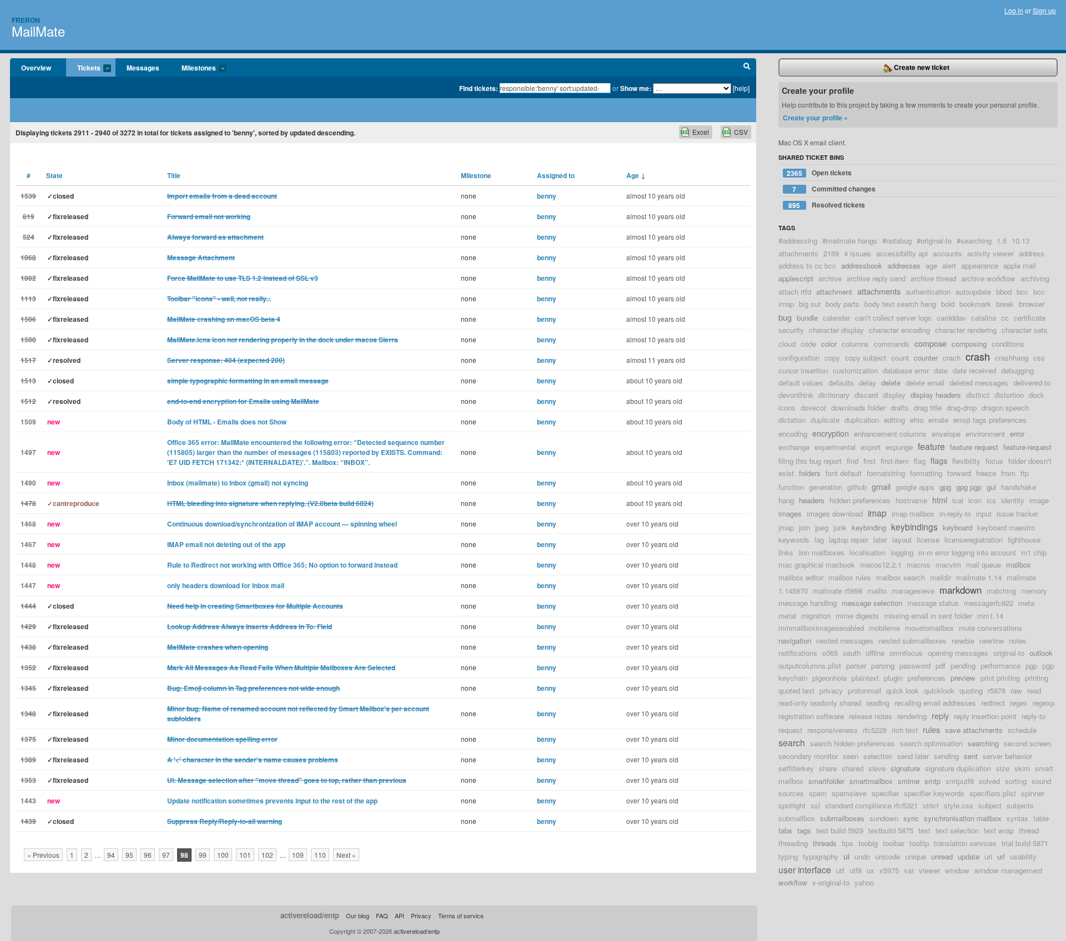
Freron (26, 20)
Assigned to (556, 175)
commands (891, 343)
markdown (960, 589)
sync (911, 818)
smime (908, 781)
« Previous (43, 854)
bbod (1004, 291)
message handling (807, 603)
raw (1016, 690)
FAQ (382, 915)
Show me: (635, 88)
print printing (1000, 677)
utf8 (855, 870)
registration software (811, 716)
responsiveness (832, 730)
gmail (881, 486)
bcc (1022, 291)
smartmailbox (871, 781)
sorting (1016, 781)
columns (855, 343)
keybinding (869, 527)
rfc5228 (875, 730)
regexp (1043, 702)
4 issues (857, 253)
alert (949, 265)
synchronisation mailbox (963, 818)
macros (919, 564)
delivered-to (1031, 382)
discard (866, 394)
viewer (929, 870)
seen (850, 756)
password (915, 665)
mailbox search (900, 577)
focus (994, 461)
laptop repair (848, 539)
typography (820, 856)
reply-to (1033, 716)
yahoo (864, 882)
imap (877, 513)
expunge (899, 447)
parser (856, 665)
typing (788, 856)
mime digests (857, 615)
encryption (830, 433)
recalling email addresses (935, 702)
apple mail (1019, 265)
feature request (974, 447)
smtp (932, 781)
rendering (912, 716)
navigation (794, 640)
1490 (28, 483)
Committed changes (834, 189)
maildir (940, 577)
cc (1005, 317)
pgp (1031, 665)
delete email (925, 382)
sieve (877, 768)
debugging (1017, 370)
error (1017, 433)
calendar (836, 317)
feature (931, 446)
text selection (957, 830)
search (791, 742)
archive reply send (876, 278)
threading (793, 843)
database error (906, 370)
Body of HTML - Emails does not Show (226, 422)
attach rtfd (794, 291)
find (852, 461)
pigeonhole (829, 677)
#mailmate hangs (849, 240)
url (1001, 856)
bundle (807, 317)
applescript (795, 278)
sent (971, 756)
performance (1000, 665)
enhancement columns (890, 433)
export (871, 447)
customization (855, 370)
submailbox (796, 818)
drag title (928, 407)
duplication (861, 419)
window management (1008, 870)
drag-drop (962, 407)
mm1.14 (990, 615)
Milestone (476, 175)
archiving (1034, 278)
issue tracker (1017, 513)
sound (1041, 781)
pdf (941, 665)
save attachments (974, 730)
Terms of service (461, 915)
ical (957, 500)
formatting (926, 473)
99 (203, 854)
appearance (979, 265)
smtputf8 (960, 781)
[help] (741, 88)
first (869, 461)
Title (173, 175)
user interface (804, 869)
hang (786, 500)
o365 (830, 652)
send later (913, 756)
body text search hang (900, 304)
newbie (963, 640)
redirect (993, 702)
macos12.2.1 (881, 564)
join (804, 527)
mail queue (983, 564)
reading (877, 702)
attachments (879, 291)
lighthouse (1024, 539)
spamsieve (849, 793)
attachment (834, 291)
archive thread (933, 278)
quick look (902, 690)
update (968, 856)
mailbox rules (849, 577)
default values (800, 382)
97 (166, 854)
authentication (928, 291)
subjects (1020, 805)
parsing (882, 665)
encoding (792, 433)
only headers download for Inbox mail (225, 585)
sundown (883, 818)
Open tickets (819, 173)
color (829, 343)
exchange (793, 447)
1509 (28, 422)
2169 (831, 253)
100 (223, 854)
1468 (28, 524)
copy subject (865, 357)
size (1002, 768)
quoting (971, 690)
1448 (28, 565)
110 (320, 854)
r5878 (996, 690)
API (399, 915)
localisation (867, 552)
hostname (911, 500)
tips (847, 843)
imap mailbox (913, 513)
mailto (877, 590)
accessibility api (902, 253)
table (1041, 818)
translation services (965, 843)
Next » (346, 854)
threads (825, 843)
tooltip (919, 843)
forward (959, 473)
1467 (28, 544)
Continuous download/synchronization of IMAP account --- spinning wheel (282, 524)
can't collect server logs (893, 317)
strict (931, 805)
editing (894, 419)
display (894, 394)
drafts (900, 407)
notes (1018, 640)
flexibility (966, 461)
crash (978, 356)
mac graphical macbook (816, 564)
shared (852, 768)
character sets (1025, 330)
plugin (893, 677)
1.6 (1002, 240)
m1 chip (1034, 552)
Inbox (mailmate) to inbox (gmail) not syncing (237, 483)
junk (840, 527)
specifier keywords (934, 793)
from (1008, 473)
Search (747, 67)
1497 (28, 452)
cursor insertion (803, 370)
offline (875, 652)
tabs (785, 830)
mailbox (1018, 564)
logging (902, 552)
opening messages (958, 652)
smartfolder (826, 781)
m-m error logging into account (967, 552)
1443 (28, 801)
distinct (977, 394)
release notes (870, 716)
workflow (792, 882)
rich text (905, 730)
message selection (872, 603)
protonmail (864, 690)
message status (933, 603)
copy (832, 357)
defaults (841, 382)
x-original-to (830, 882)
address (1031, 253)
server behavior (1007, 756)
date (941, 370)
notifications (797, 652)
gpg (945, 487)
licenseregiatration (973, 539)
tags (804, 830)
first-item (895, 461)
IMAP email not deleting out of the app (226, 544)
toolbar (893, 843)
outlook (1041, 652)
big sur (810, 304)
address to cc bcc (807, 265)
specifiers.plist (992, 793)
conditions (1008, 343)
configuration (798, 357)
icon (975, 500)
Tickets (83, 68)
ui (846, 856)
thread (1029, 830)
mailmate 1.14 (979, 577)
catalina (983, 317)
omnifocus (906, 652)
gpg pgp (969, 487)
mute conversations (990, 628)
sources (791, 793)
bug (785, 317)
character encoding (899, 330)
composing (969, 343)
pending (963, 665)
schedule (1022, 730)
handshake (1018, 487)
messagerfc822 (988, 603)
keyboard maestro (1006, 527)
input (984, 513)
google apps (915, 487)
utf (840, 870)
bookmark (975, 304)
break (1005, 304)
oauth (852, 652)
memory (1034, 590)
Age (636, 175)
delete (891, 382)
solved (989, 781)
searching (983, 743)
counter (926, 357)
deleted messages (978, 382)
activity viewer (990, 253)
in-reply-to (955, 513)
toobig (868, 843)
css (1039, 357)
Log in (1013, 10)
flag (920, 461)
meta (1026, 603)
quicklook (939, 690)
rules (931, 729)
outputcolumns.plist (809, 665)
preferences (927, 677)
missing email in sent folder (928, 615)
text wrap (999, 830)
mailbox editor (800, 577)
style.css (958, 805)
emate (938, 419)
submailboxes (842, 818)
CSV (741, 131)
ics (991, 500)
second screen (1027, 743)
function (791, 487)
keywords (793, 539)
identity (1012, 500)
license (928, 539)
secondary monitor (808, 756)
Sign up (1044, 10)
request (790, 730)
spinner (1032, 793)
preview (963, 677)
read (1034, 690)
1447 (28, 585)
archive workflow (988, 278)
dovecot (813, 407)
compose (930, 343)
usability (1023, 856)
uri (988, 856)
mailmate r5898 (837, 590)
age (931, 265)
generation (825, 487)
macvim (948, 564)
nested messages (844, 640)
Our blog (357, 915)
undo (862, 856)
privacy (831, 690)
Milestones (193, 68)
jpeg (821, 527)
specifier (885, 793)
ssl (815, 805)
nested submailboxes (912, 640)
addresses (904, 265)
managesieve (913, 590)
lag (819, 539)
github (857, 487)
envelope (946, 433)
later (880, 539)
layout (902, 539)
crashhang (1011, 357)
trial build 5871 (1025, 843)
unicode (887, 856)
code (808, 343)
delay (867, 382)
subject (990, 805)
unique (915, 856)
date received (974, 370)
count (900, 357)
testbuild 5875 (890, 830)
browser (1031, 304)
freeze (986, 473)
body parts (842, 304)
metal (787, 615)
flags (939, 460)
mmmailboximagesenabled (821, 628)
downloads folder (858, 407)
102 (267, 854)
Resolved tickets (826, 205)
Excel (700, 131)
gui (991, 487)
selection (877, 756)
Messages (143, 68)
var (909, 870)
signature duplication (958, 768)
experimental (835, 447)
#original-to (934, 240)
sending (946, 756)
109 (298, 854)
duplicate (825, 419)
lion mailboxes (821, 552)
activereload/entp (309, 915)
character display (836, 330)
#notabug (897, 240)
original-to (1008, 652)
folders (810, 473)
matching (1001, 590)
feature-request (1027, 447)
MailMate (38, 31)
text (924, 830)
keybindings (914, 526)
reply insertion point (985, 716)
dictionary (833, 394)
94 (111, 854)
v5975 (889, 870)
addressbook (861, 265)
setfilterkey (796, 768)
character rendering (966, 330)
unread (942, 856)
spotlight (792, 805)
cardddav (951, 317)
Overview (36, 68)
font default (844, 473)
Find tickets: (478, 88)
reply (940, 715)
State (54, 175)
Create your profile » (815, 118)
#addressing (797, 240)
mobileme (884, 628)
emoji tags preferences (990, 419)
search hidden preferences (852, 743)
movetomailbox (929, 628)
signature (905, 768)
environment (985, 433)
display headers (936, 394)
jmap (786, 527)
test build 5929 (839, 830)
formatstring (886, 473)
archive (830, 278)
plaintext (865, 677)
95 (129, 854)
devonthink (795, 394)
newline (991, 640)
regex (1019, 702)
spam (818, 793)
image (1039, 500)
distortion (1009, 394)
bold (947, 304)
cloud (787, 343)
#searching (974, 240)
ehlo (916, 419)
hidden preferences (860, 500)
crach (952, 357)
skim (1022, 768)
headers (811, 500)
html (939, 499)
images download (835, 513)
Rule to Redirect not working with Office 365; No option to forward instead (282, 565)
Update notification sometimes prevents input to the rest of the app (272, 801)
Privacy (421, 915)
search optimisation (931, 743)
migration (816, 615)
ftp (1024, 473)
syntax (1017, 818)
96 (148, 854)
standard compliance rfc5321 (871, 805)
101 (245, 854)
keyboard (957, 527)
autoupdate (973, 291)
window (957, 870)
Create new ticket (920, 67)
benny (546, 196)
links (785, 552)
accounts (947, 253)
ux (870, 870)
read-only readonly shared (819, 702)
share (828, 768)
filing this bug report (810, 461)
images (790, 513)
